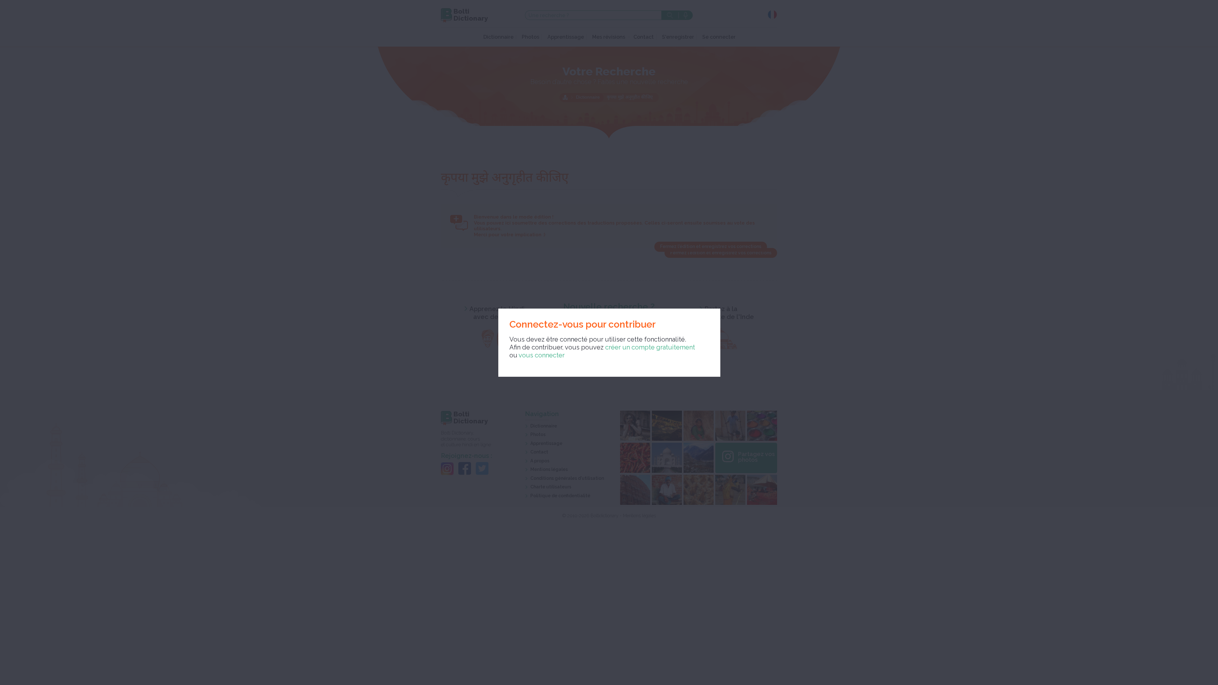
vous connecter (542, 355)
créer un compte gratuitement (650, 347)
